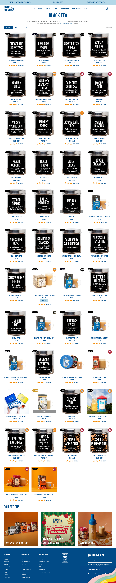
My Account (42, 569)
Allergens (41, 567)
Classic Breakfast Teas (66, 24)
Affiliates (23, 575)
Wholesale (24, 572)
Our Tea (6, 564)
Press (5, 572)
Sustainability (7, 567)
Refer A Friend (25, 567)
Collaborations (25, 577)
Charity (6, 569)
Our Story (6, 559)
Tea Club (23, 564)
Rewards (23, 559)
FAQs (40, 564)
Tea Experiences (25, 561)
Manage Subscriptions (45, 572)
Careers (6, 575)
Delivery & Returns (44, 561)
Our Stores (42, 559)
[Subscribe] (111, 560)
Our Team (6, 562)
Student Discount (26, 569)
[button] (103, 8)
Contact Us (7, 577)
